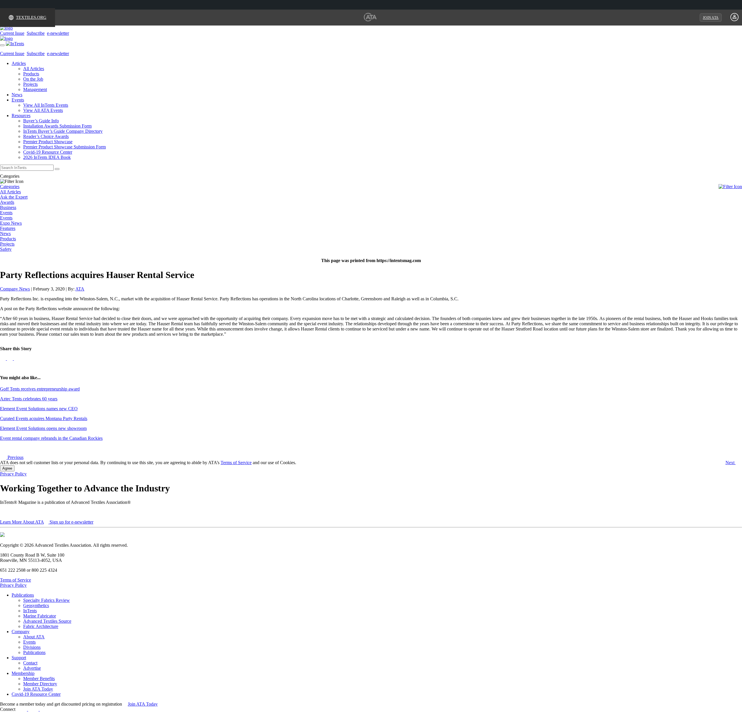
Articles (19, 63)
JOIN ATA (711, 18)
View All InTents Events (45, 105)
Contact (30, 662)
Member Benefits (39, 678)
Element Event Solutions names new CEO (39, 408)
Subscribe (36, 33)
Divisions (32, 647)
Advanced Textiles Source (47, 621)
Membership (23, 673)
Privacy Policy (13, 473)
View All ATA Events (43, 110)
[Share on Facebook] (3, 358)
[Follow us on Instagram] (49, 709)
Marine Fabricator (39, 615)
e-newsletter (58, 33)
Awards (7, 202)
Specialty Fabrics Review (46, 600)
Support (19, 657)
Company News (15, 288)
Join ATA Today (38, 688)
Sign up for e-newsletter (70, 522)
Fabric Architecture (40, 626)
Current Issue (12, 33)
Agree (7, 468)
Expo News (11, 223)
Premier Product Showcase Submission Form (64, 146)
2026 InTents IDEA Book (47, 157)
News (17, 94)
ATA (79, 288)
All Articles (33, 68)
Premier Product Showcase (47, 141)
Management (35, 89)
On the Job (33, 79)
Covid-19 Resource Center (47, 152)
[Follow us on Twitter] (17, 358)
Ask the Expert (14, 197)
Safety (6, 249)
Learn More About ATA (22, 522)
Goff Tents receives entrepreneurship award (40, 388)
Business (8, 207)
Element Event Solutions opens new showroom (43, 428)
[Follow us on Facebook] (24, 709)
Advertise (32, 668)
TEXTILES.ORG (31, 17)
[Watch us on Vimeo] (43, 709)
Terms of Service (236, 462)
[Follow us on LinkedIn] (10, 358)
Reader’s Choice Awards (46, 136)
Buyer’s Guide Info (41, 120)
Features (7, 228)
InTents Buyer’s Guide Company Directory (63, 131)
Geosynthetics (36, 605)
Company (21, 631)
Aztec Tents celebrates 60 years (28, 398)
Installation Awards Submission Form (57, 125)
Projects (30, 84)
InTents (30, 610)
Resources (21, 115)
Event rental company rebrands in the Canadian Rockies (51, 438)
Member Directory (40, 683)
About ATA (34, 636)
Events (18, 99)
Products (31, 73)
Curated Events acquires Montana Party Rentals (43, 418)
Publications (23, 595)
